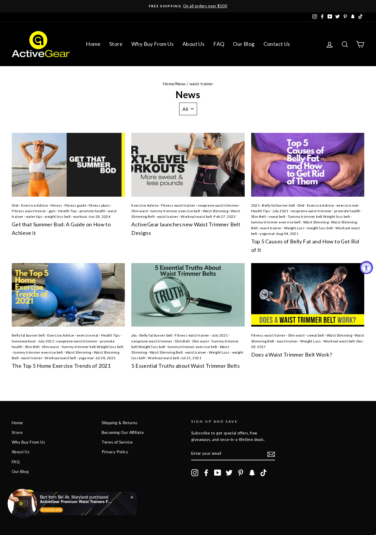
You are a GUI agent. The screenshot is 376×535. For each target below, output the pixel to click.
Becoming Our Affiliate (123, 432)
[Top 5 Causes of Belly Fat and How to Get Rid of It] (307, 165)
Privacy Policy (115, 451)
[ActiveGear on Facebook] (206, 472)
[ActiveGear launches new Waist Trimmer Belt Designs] (187, 165)
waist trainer (167, 216)
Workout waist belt (196, 216)
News (181, 83)
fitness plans (99, 205)
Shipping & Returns (119, 422)
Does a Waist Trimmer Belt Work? (291, 354)
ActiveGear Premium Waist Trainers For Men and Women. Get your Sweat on (76, 498)
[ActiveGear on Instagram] (194, 472)
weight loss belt (57, 216)
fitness (56, 205)
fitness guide (75, 205)
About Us (193, 44)
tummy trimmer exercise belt (175, 211)
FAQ (218, 44)
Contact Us (276, 44)
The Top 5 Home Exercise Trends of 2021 (61, 365)
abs (134, 335)
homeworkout (24, 341)
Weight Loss (294, 228)
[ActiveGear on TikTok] (263, 472)
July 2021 (280, 211)
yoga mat (267, 233)
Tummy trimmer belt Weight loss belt (319, 216)
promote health (93, 211)
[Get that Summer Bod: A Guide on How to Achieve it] (68, 165)
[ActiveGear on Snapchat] (252, 472)
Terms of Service (117, 442)
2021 (255, 205)
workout (80, 216)
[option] (188, 6)
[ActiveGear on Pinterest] (240, 472)
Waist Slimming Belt (166, 352)
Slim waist (139, 211)
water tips (34, 216)
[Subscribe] (271, 454)
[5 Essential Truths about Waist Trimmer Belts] (187, 295)
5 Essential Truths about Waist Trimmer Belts (185, 365)
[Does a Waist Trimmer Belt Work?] (307, 295)
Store (115, 44)
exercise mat (347, 205)
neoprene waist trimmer (218, 205)
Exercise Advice (34, 205)
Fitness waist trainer (29, 211)
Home (93, 44)
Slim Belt (258, 216)
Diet (15, 205)
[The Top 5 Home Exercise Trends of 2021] (68, 295)
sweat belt (276, 216)
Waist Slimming (216, 211)
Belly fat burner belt (278, 205)
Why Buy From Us (152, 44)
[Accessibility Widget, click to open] (366, 267)
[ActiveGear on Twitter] (229, 472)
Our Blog (243, 44)
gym (52, 211)
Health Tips (67, 211)
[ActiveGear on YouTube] (217, 472)
